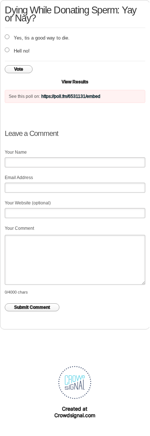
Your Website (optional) (28, 202)
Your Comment (19, 228)
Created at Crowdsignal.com (74, 412)
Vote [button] (18, 69)
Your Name (16, 152)
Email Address (19, 177)
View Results (75, 81)
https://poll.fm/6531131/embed (70, 96)
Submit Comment (32, 307)
